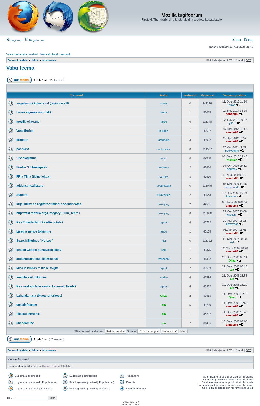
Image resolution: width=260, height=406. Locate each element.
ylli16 (164, 121)
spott (164, 222)
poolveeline (164, 149)
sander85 (232, 113)
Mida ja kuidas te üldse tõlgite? (38, 268)
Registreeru (36, 40)
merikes (232, 159)
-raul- (163, 249)
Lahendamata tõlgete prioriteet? (39, 295)
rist (164, 240)
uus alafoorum (26, 305)
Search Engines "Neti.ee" (34, 240)
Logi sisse (16, 40)
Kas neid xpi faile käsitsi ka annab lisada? (46, 286)
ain (232, 269)
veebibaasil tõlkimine (31, 277)
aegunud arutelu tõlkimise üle (37, 259)
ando (164, 231)
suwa (163, 103)
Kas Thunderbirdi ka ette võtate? (39, 222)
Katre (163, 112)
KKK (238, 40)
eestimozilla (164, 185)
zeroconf (163, 258)
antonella (163, 139)
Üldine (35, 60)
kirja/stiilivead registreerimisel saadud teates (49, 204)
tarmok (163, 176)
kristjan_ (164, 204)
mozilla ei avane (27, 121)
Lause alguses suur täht (33, 112)
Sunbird (21, 195)
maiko (164, 277)
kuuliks (163, 130)
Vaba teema (49, 60)
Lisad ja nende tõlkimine (33, 231)
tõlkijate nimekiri (28, 314)
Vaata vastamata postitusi (22, 54)
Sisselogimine (26, 158)
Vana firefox (25, 131)
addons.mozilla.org (29, 185)
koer (164, 158)
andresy (164, 167)
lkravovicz (163, 194)
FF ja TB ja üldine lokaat (33, 176)
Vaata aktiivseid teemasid (55, 54)
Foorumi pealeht (18, 60)
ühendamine (25, 323)
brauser (22, 140)
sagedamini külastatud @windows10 (42, 103)
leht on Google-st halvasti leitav (38, 250)
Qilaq (232, 260)
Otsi (250, 40)
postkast (22, 149)
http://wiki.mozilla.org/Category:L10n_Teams (48, 213)
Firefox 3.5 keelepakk (31, 167)
